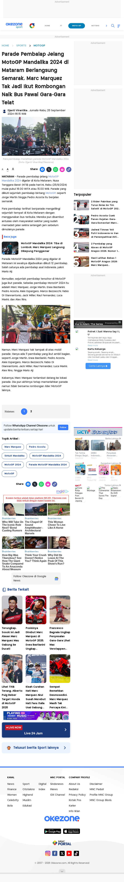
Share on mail (62, 170)
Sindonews (56, 784)
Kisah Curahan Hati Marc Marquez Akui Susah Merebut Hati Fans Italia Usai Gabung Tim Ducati (36, 698)
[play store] (52, 831)
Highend (28, 795)
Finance (11, 789)
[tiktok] (76, 853)
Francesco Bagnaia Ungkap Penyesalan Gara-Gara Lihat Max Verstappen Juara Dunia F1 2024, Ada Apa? (60, 639)
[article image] (81, 205)
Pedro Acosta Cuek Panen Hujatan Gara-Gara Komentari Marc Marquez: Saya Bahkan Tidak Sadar (104, 220)
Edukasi (27, 806)
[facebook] (54, 853)
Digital (42, 784)
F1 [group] (61, 26)
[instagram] (47, 853)
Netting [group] (95, 26)
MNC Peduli (97, 789)
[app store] (71, 831)
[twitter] (62, 853)
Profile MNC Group (101, 795)
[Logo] (32, 25)
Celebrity (13, 800)
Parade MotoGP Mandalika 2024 (48, 465)
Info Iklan (74, 811)
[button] (106, 26)
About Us (74, 784)
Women (12, 795)
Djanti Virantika (18, 110)
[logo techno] (14, 25)
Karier (72, 806)
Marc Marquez (13, 447)
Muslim (27, 800)
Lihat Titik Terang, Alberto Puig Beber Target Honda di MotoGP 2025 (12, 697)
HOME (5, 45)
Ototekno (29, 789)
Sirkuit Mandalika (14, 456)
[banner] (36, 719)
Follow (63, 427)
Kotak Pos (75, 800)
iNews (54, 789)
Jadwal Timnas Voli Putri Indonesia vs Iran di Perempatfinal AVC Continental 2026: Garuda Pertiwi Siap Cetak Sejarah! (105, 234)
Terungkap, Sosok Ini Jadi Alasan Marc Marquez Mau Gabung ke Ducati (11, 638)
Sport (26, 784)
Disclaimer (96, 784)
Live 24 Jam (33, 733)
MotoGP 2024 (13, 465)
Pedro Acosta (37, 447)
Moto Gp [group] (76, 26)
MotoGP (51, 193)
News (10, 784)
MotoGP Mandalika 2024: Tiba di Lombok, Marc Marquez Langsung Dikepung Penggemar (43, 247)
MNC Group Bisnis (101, 800)
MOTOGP (39, 45)
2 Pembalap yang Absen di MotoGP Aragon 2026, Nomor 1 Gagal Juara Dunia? (104, 248)
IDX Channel (57, 795)
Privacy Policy (77, 795)
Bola (10, 806)
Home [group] (47, 26)
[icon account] (4, 111)
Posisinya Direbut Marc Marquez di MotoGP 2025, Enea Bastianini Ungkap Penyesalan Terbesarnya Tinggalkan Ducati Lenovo (35, 639)
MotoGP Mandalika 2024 (46, 456)
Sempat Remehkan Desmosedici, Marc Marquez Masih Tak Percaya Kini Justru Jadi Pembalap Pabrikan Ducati (60, 698)
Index (42, 789)
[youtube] (69, 853)
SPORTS (21, 45)
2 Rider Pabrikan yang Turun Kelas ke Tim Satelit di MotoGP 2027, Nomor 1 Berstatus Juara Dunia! (105, 206)
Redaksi (73, 789)
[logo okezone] (62, 819)
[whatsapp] (55, 170)
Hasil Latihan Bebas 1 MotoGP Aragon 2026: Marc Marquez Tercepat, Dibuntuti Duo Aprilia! (104, 262)
